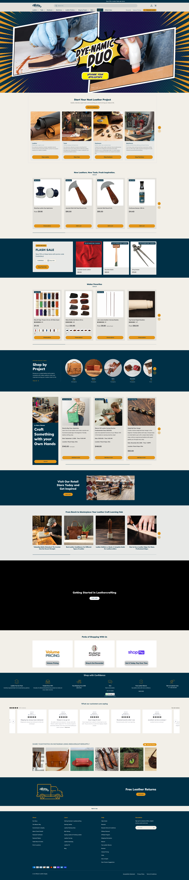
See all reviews (176, 708)
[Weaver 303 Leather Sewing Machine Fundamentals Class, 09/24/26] (108, 412)
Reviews (103, 848)
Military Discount (105, 831)
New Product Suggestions (107, 862)
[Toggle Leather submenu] (38, 10)
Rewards (128, 10)
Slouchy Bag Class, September (70, 428)
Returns (103, 841)
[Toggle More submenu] (94, 10)
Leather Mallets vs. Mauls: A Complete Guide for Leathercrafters (110, 548)
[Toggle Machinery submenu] (63, 10)
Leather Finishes (70, 10)
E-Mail (172, 688)
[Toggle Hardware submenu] (54, 10)
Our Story (34, 821)
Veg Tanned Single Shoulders (137, 320)
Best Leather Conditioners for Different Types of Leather (78, 548)
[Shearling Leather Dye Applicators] (47, 192)
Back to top (94, 808)
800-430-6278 (173, 687)
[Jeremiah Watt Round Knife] (110, 192)
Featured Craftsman (37, 834)
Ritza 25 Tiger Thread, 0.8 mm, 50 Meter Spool (46, 320)
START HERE (94, 598)
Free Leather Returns (106, 845)
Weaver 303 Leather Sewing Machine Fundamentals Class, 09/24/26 (105, 429)
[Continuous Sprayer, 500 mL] (142, 192)
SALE (99, 10)
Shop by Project (82, 10)
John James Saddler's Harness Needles (107, 320)
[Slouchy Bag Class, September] (75, 412)
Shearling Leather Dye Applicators (43, 208)
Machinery (59, 10)
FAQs (102, 855)
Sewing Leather (68, 824)
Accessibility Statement (129, 874)
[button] (155, 5)
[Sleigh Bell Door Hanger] (141, 412)
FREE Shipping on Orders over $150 (94, 1)
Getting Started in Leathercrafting (72, 821)
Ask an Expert (104, 858)
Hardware (49, 10)
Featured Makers (36, 838)
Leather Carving (68, 838)
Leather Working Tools (69, 828)
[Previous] (159, 131)
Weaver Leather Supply (41, 873)
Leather (34, 10)
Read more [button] (68, 727)
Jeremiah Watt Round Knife (104, 208)
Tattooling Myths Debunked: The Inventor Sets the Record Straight (47, 548)
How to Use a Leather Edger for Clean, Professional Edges (142, 548)
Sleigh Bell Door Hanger (134, 428)
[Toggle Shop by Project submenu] (88, 10)
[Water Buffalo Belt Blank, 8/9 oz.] (79, 304)
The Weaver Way (36, 824)
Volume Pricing (137, 10)
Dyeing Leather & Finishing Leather (73, 834)
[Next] (159, 127)
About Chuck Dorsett (37, 831)
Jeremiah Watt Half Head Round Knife (76, 208)
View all (94, 174)
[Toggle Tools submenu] (44, 10)
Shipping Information (106, 838)
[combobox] (95, 5)
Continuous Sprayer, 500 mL (136, 208)
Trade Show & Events (37, 841)
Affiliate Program (105, 834)
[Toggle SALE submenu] (102, 10)
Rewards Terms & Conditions (108, 828)
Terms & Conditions (152, 874)
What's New (108, 10)
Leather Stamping (68, 841)
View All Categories (92, 107)
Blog (65, 848)
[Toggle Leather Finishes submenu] (76, 10)
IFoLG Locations (36, 845)
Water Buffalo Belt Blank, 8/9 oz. (74, 320)
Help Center (104, 821)
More (92, 10)
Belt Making (67, 831)
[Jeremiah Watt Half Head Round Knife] (79, 192)
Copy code (51, 260)
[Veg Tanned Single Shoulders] (142, 304)
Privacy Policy (140, 874)
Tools (41, 10)
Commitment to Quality (38, 828)
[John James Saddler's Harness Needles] (110, 304)
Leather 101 (67, 845)
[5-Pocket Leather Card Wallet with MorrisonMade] (47, 530)
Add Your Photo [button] (151, 744)
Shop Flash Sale (42, 267)
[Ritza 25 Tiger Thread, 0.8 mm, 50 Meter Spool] (47, 304)
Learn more (68, 494)
